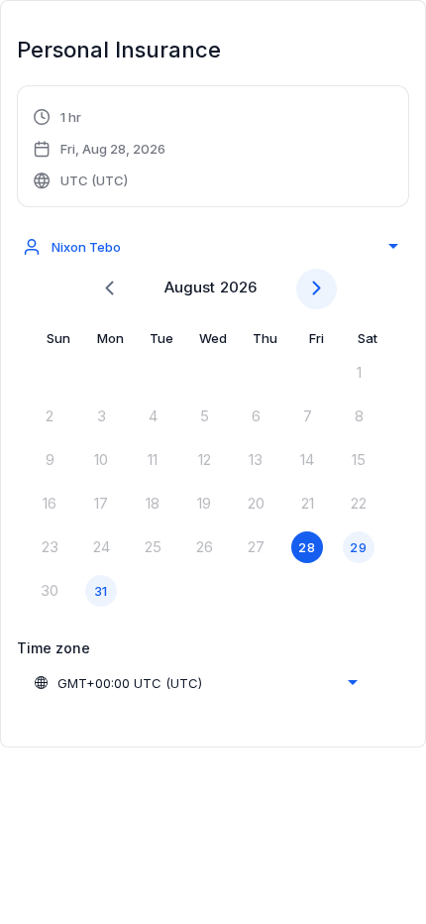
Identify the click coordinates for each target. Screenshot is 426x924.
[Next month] (316, 289)
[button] (100, 148)
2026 (238, 287)
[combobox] (210, 247)
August (189, 287)
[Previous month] (109, 289)
